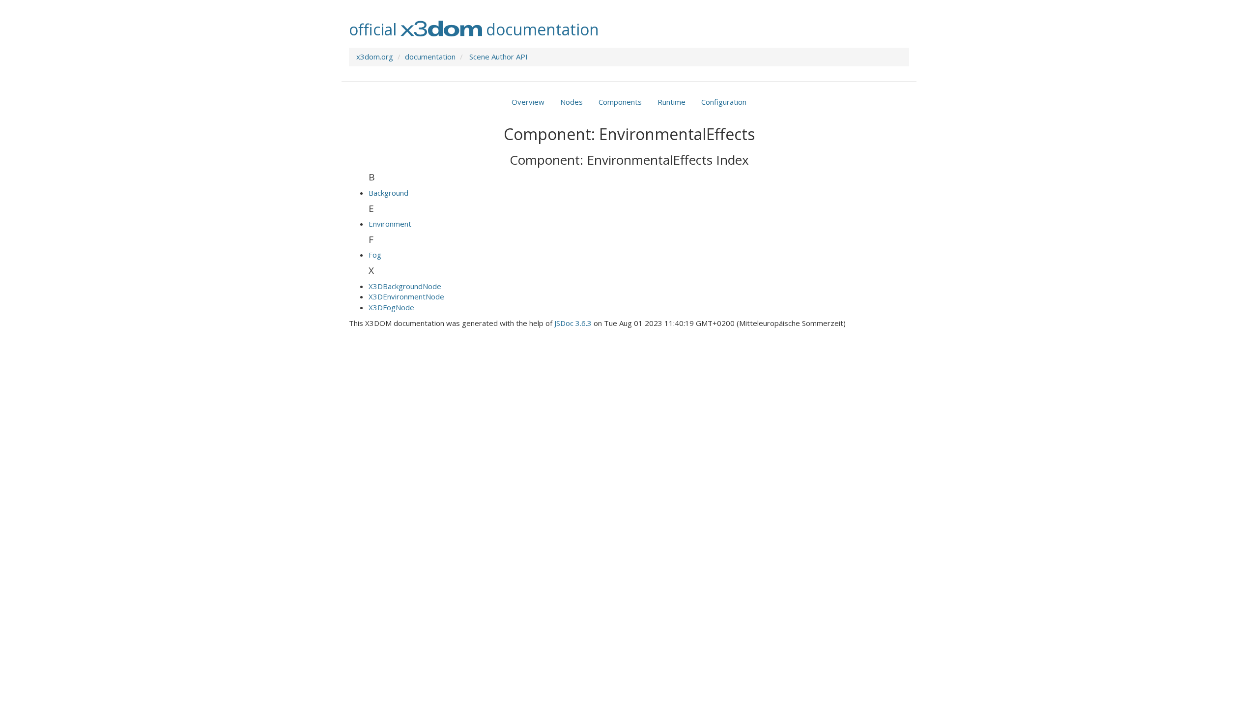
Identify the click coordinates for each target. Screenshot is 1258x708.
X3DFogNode (391, 307)
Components (620, 102)
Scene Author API (498, 56)
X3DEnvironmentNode (406, 296)
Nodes (571, 102)
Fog (375, 255)
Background (388, 193)
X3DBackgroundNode (405, 286)
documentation (430, 56)
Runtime (672, 102)
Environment (390, 224)
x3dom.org (374, 56)
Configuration (723, 102)
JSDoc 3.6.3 (573, 323)
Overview (528, 102)
